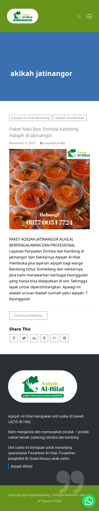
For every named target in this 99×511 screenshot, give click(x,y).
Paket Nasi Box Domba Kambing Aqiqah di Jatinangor (44, 132)
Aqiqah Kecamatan (69, 118)
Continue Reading (28, 315)
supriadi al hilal (54, 143)
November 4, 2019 (22, 143)
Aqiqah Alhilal (21, 466)
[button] (89, 501)
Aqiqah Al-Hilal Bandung (30, 118)
